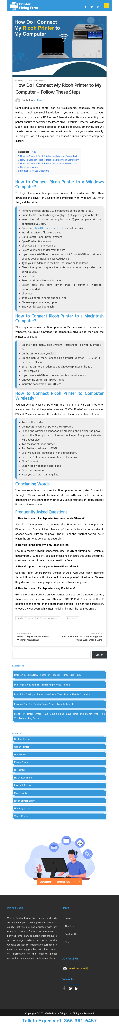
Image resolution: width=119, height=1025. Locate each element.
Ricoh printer (72, 618)
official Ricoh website (45, 228)
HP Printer (19, 769)
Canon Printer (21, 746)
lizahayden (39, 100)
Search (99, 654)
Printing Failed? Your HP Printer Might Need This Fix (42, 684)
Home (68, 918)
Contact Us (71, 934)
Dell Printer (20, 754)
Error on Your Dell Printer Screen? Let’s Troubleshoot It (44, 704)
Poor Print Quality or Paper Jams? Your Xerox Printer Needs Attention (52, 694)
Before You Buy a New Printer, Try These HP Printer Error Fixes (48, 674)
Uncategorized (22, 808)
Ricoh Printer (39, 80)
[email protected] (78, 968)
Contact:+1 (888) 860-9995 (59, 882)
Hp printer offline (23, 777)
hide (34, 152)
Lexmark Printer (22, 785)
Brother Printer (22, 739)
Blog (67, 942)
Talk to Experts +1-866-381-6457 (59, 1021)
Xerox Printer (21, 816)
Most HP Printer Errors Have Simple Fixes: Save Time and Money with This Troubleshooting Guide (59, 716)
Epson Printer (21, 762)
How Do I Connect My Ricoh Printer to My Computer (37, 618)
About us (69, 926)
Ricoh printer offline (25, 800)
